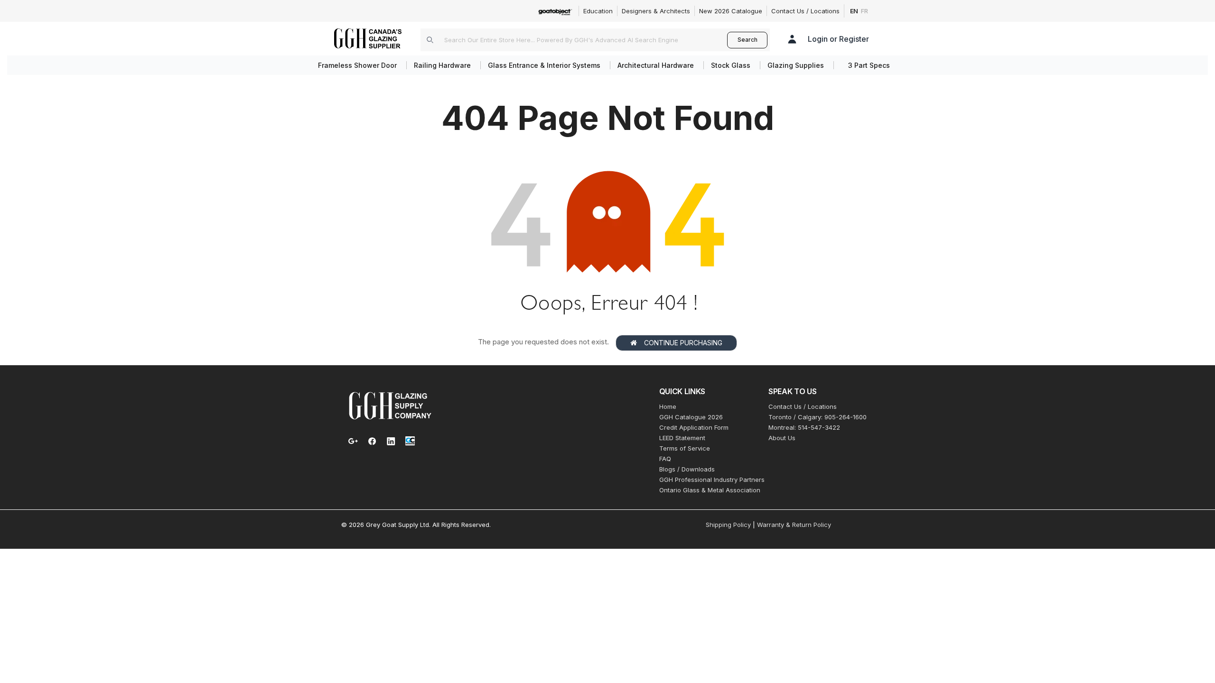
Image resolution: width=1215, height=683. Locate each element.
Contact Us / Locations (805, 11)
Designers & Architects (656, 11)
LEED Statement (682, 438)
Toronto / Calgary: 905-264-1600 (817, 417)
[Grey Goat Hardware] (390, 405)
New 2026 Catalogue (730, 11)
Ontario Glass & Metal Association (709, 490)
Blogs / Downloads (687, 469)
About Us (781, 438)
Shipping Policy (728, 524)
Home (667, 406)
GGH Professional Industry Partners (712, 479)
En (854, 11)
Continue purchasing (683, 343)
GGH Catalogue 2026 (691, 417)
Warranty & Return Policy (794, 524)
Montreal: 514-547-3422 (804, 427)
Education (598, 11)
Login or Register (838, 39)
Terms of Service (684, 448)
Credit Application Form (694, 427)
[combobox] (574, 39)
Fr (864, 11)
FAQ (665, 458)
